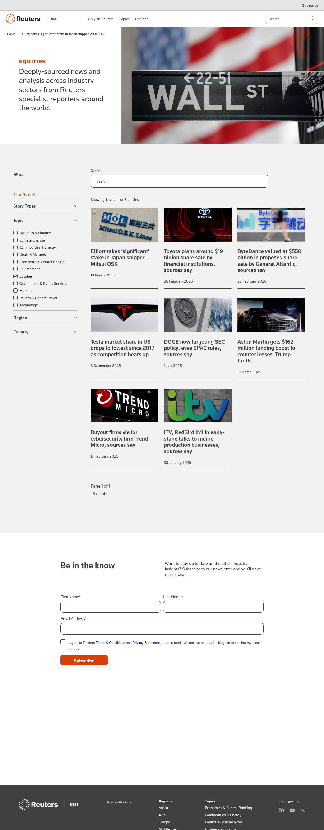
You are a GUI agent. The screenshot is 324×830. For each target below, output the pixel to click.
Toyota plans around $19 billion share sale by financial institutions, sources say (193, 260)
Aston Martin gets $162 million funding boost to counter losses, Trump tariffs (266, 351)
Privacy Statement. (147, 643)
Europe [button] (164, 822)
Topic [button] (18, 220)
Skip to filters (14, 137)
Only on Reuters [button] (101, 18)
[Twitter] (302, 810)
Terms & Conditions (110, 643)
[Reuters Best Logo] (32, 19)
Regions (165, 801)
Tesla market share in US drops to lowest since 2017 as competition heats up (122, 348)
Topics (210, 801)
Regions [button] (141, 18)
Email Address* (73, 619)
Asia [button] (162, 814)
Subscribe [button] (310, 5)
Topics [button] (124, 18)
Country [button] (20, 332)
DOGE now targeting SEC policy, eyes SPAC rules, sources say (194, 348)
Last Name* (173, 597)
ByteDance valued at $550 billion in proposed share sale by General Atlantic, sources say (269, 260)
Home (11, 34)
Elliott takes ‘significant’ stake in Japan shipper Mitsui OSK (120, 257)
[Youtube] (292, 810)
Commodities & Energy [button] (223, 814)
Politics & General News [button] (224, 822)
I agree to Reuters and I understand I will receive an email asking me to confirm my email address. (164, 646)
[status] (100, 492)
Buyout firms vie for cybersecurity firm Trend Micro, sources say (119, 438)
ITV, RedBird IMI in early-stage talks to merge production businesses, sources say (194, 441)
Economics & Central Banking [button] (228, 807)
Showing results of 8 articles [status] (115, 199)
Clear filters (22, 194)
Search (96, 170)
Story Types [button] (24, 206)
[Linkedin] (281, 810)
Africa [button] (163, 807)
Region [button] (20, 317)
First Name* (70, 597)
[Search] (313, 18)
